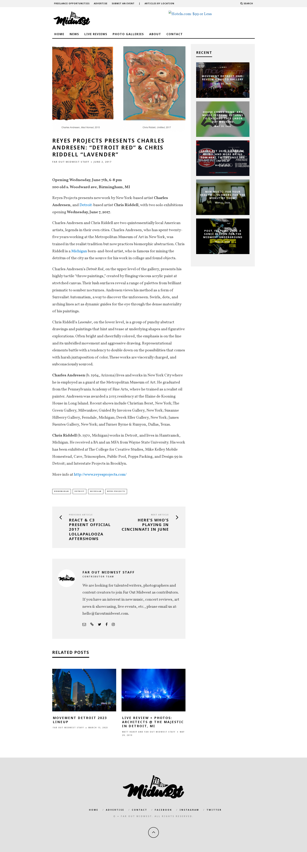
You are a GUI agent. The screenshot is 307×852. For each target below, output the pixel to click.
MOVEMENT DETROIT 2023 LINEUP (80, 720)
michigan (95, 491)
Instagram (189, 809)
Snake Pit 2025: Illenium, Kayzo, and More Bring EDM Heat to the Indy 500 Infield (223, 155)
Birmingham (61, 491)
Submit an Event (123, 3)
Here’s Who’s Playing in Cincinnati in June (145, 525)
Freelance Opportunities (72, 3)
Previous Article (81, 514)
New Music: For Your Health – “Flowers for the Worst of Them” (223, 195)
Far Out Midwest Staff (70, 161)
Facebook (163, 809)
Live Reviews (95, 34)
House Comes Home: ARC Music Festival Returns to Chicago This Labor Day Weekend (222, 116)
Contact (174, 34)
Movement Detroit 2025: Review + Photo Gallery (223, 77)
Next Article (160, 514)
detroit (79, 491)
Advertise (100, 3)
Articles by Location (159, 3)
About (155, 34)
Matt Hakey (129, 732)
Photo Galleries (128, 34)
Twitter (214, 809)
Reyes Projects (116, 491)
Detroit (85, 205)
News (74, 34)
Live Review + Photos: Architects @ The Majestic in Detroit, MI (153, 722)
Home (59, 34)
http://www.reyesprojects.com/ (100, 474)
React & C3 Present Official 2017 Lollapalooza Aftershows (90, 529)
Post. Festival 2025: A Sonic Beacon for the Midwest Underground (223, 234)
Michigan (79, 251)
